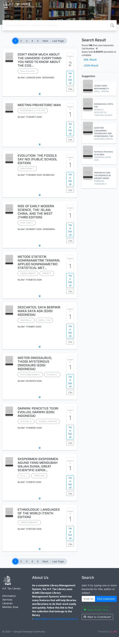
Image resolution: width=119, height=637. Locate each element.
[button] (39, 93)
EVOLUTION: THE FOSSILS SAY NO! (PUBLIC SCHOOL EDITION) (37, 159)
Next (45, 40)
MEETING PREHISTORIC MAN (39, 105)
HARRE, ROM (39, 475)
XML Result (90, 59)
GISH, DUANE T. (27, 168)
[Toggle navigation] (112, 5)
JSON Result (91, 65)
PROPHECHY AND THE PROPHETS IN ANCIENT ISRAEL (102, 175)
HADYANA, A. (26, 320)
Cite (70, 89)
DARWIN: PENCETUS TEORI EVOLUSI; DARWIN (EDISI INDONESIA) (38, 412)
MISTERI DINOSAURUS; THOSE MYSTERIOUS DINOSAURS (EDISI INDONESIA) (35, 363)
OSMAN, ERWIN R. (28, 273)
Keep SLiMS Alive (98, 609)
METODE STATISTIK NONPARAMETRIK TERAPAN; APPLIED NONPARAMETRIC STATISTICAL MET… (39, 262)
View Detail (70, 78)
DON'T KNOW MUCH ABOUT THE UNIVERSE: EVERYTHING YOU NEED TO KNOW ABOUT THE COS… (40, 60)
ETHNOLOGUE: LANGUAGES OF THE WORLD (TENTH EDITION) (39, 513)
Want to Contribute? (99, 616)
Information (9, 595)
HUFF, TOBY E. (26, 223)
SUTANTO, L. (52, 374)
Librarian (7, 603)
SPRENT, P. (46, 273)
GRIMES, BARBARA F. (29, 522)
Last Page (58, 40)
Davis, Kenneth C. (28, 71)
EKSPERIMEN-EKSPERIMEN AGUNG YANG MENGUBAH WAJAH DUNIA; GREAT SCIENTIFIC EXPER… (38, 464)
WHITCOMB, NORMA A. (30, 374)
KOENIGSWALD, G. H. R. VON (32, 110)
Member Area (10, 607)
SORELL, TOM (44, 320)
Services (7, 599)
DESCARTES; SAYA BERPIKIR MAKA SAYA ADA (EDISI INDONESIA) (39, 311)
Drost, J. (23, 475)
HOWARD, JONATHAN (47, 421)
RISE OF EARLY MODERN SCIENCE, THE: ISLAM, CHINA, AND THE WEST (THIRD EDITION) (36, 211)
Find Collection (106, 598)
